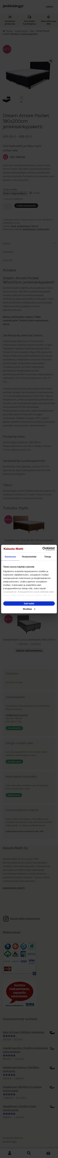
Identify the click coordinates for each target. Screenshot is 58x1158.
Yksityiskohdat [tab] (29, 556)
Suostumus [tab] (10, 556)
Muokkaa (27, 609)
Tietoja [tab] (47, 556)
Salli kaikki (29, 603)
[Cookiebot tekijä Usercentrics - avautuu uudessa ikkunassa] (42, 549)
